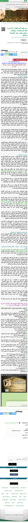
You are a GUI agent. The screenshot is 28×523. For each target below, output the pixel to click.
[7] (22, 139)
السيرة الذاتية (23, 487)
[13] (9, 224)
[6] (26, 126)
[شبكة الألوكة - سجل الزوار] (18, 4)
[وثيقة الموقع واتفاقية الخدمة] (11, 4)
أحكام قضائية (14, 496)
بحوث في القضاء (5, 487)
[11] (13, 188)
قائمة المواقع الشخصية (9, 505)
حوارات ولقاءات (5, 499)
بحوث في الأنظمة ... (14, 493)
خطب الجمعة (7, 502)
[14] (18, 243)
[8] (23, 151)
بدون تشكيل (8, 51)
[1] (13, 66)
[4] (21, 104)
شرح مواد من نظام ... (6, 496)
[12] (10, 215)
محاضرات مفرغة (13, 499)
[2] (25, 93)
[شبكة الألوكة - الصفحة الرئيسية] (22, 4)
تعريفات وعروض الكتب (14, 487)
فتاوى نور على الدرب (19, 505)
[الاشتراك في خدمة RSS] (24, 4)
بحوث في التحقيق (8, 490)
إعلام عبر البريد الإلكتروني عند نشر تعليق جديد (11, 422)
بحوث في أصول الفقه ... (18, 490)
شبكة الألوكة (25, 22)
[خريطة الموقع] (26, 4)
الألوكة (6, 514)
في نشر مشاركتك (14, 470)
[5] (23, 120)
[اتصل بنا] (16, 7)
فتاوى (3, 493)
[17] (21, 295)
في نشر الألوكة (14, 474)
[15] (25, 273)
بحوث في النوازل (23, 493)
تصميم (13, 502)
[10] (21, 186)
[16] (25, 287)
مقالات (7, 493)
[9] (8, 180)
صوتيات (24, 496)
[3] (23, 101)
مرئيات (20, 496)
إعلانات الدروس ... (19, 502)
